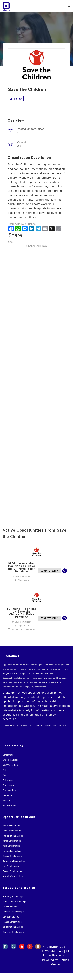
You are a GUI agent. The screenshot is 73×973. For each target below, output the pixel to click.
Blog (64, 725)
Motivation (7, 800)
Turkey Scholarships (12, 851)
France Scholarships (12, 922)
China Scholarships (12, 831)
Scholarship (8, 755)
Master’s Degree (10, 765)
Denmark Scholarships (13, 912)
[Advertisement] (36, 383)
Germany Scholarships (13, 896)
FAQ (59, 725)
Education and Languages (23, 629)
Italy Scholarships (11, 917)
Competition (8, 785)
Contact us (41, 725)
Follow (18, 98)
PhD (5, 770)
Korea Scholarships (12, 841)
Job (4, 775)
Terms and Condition (12, 725)
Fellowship (8, 780)
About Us (51, 725)
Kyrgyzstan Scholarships (14, 861)
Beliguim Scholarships (13, 927)
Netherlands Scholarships (14, 901)
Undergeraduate (10, 760)
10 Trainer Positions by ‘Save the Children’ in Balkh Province (22, 613)
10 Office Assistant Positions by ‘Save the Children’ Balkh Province (21, 567)
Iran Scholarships (11, 866)
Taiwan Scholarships (12, 871)
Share (15, 235)
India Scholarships (11, 846)
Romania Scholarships (13, 932)
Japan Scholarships (12, 826)
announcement (9, 805)
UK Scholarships (10, 907)
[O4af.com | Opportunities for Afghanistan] (19, 6)
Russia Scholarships (12, 856)
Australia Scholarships (13, 876)
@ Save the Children (21, 576)
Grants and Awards (11, 790)
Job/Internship (49, 571)
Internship (7, 795)
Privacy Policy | (29, 725)
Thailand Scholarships (13, 836)
